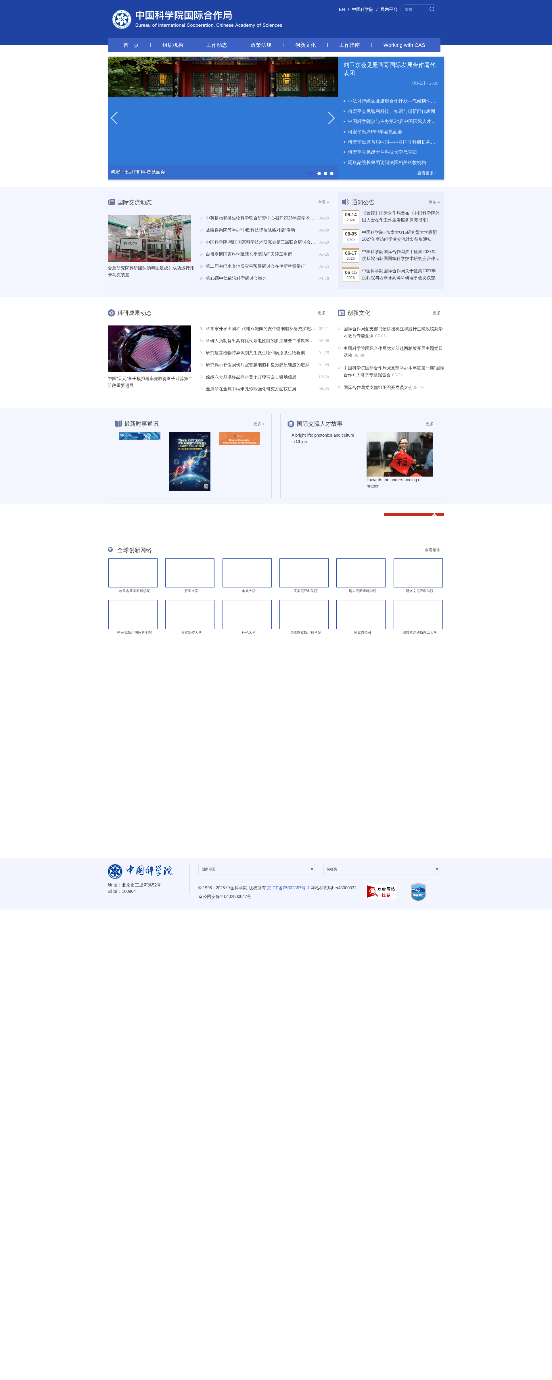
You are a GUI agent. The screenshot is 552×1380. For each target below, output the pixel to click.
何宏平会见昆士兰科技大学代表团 (382, 152)
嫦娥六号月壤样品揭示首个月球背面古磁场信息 (251, 376)
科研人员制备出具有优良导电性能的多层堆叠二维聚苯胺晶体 (264, 340)
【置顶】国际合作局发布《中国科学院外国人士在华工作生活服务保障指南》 (401, 216)
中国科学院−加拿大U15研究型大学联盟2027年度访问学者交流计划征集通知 (399, 236)
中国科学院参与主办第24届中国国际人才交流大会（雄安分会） (412, 121)
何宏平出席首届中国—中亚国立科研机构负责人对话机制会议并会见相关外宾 (426, 142)
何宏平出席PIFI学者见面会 (375, 131)
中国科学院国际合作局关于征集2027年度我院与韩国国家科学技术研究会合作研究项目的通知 (401, 255)
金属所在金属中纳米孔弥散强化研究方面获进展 (251, 388)
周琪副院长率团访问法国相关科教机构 (387, 162)
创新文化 (305, 45)
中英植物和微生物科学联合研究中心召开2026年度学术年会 (262, 217)
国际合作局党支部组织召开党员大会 (378, 387)
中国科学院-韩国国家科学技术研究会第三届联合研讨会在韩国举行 (269, 242)
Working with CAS (404, 45)
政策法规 (261, 45)
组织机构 (172, 45)
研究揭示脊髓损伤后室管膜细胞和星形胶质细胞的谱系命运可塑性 (268, 364)
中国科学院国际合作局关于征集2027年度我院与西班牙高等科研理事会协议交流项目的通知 (401, 274)
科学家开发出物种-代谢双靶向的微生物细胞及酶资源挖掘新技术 (267, 328)
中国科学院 (362, 9)
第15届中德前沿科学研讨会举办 (236, 278)
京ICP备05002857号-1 (288, 887)
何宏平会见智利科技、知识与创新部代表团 (391, 111)
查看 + (323, 202)
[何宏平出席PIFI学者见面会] (223, 117)
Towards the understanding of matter (394, 482)
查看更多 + (427, 173)
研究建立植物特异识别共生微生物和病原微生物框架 (255, 352)
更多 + (434, 202)
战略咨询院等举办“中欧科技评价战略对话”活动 (250, 230)
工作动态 (216, 45)
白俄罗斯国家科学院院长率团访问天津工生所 (249, 254)
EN (342, 9)
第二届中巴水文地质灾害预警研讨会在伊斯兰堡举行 (255, 266)
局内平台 (389, 9)
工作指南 (349, 45)
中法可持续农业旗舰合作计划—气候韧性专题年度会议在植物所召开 (417, 101)
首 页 (131, 45)
